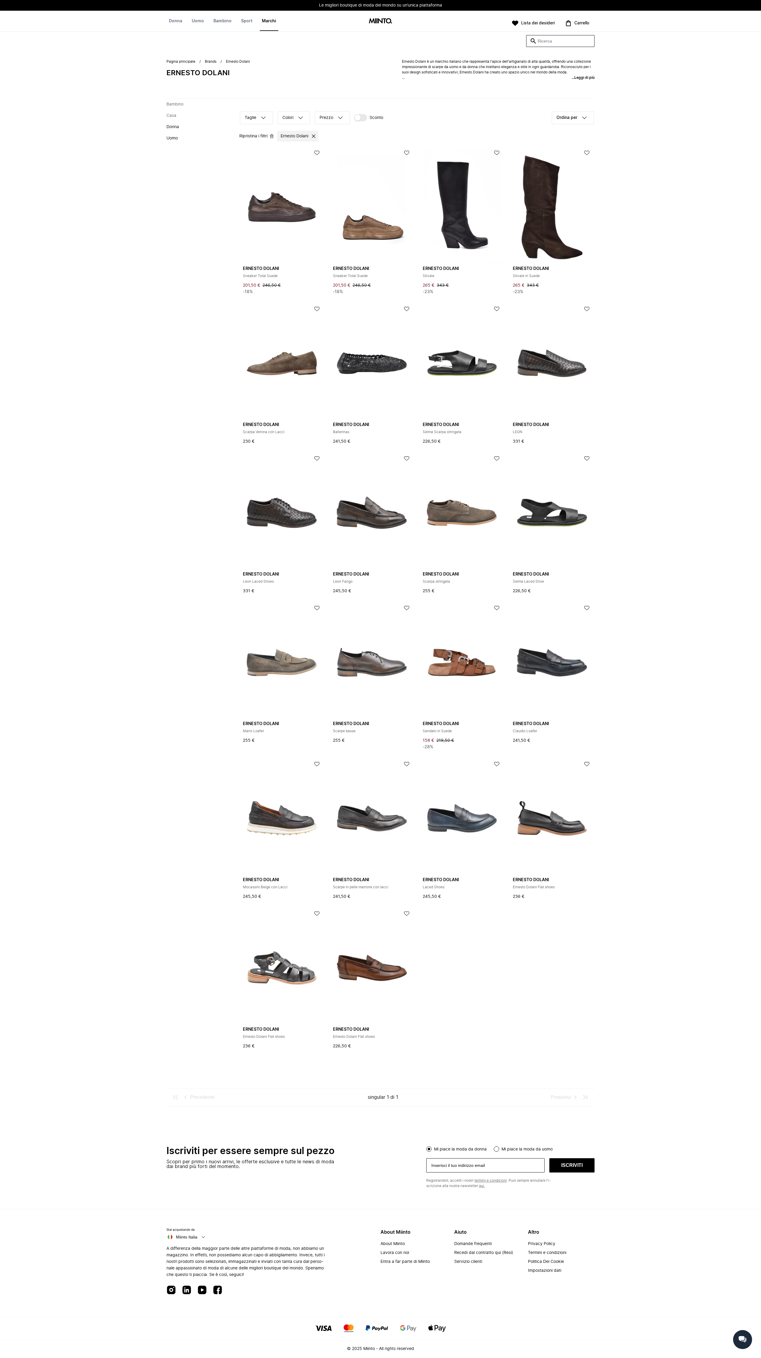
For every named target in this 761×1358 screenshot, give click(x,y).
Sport (246, 21)
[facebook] (217, 1290)
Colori (287, 118)
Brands (210, 61)
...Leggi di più (583, 77)
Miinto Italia (186, 1237)
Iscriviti (572, 1165)
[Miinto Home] (380, 21)
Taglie (250, 118)
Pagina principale (180, 61)
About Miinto (392, 1244)
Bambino (222, 21)
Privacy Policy (541, 1244)
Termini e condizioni (547, 1253)
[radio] (429, 1149)
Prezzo (326, 118)
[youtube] (202, 1290)
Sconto (376, 118)
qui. (482, 1186)
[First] (176, 1097)
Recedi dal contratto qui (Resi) (483, 1253)
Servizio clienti (468, 1262)
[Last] (585, 1097)
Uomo (198, 21)
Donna (175, 21)
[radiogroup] (510, 1148)
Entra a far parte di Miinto (405, 1262)
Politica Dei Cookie (546, 1262)
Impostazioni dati (544, 1271)
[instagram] (171, 1290)
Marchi (269, 21)
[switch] (368, 118)
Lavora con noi (394, 1253)
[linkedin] (186, 1290)
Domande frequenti (473, 1244)
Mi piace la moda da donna (460, 1149)
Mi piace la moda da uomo (527, 1149)
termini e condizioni (490, 1180)
